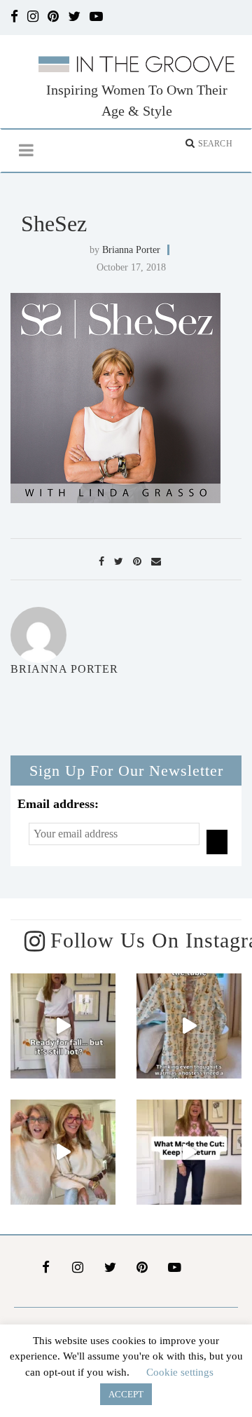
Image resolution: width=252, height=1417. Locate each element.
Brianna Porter (131, 250)
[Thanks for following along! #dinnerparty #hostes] (188, 1026)
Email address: (58, 804)
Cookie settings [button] (180, 1372)
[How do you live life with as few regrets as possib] (62, 1152)
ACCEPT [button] (126, 1394)
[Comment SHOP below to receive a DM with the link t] (62, 1026)
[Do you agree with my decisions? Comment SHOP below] (188, 1152)
